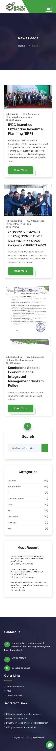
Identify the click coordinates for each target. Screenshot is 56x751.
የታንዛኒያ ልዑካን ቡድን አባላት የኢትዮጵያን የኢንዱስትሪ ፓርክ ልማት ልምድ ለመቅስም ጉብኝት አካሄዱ (27, 558)
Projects (12, 480)
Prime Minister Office (16, 718)
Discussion (13, 516)
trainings (12, 522)
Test (10, 510)
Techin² (27, 738)
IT (9, 492)
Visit (10, 504)
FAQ (8, 691)
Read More (20, 170)
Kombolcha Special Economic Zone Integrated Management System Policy (26, 377)
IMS (9, 528)
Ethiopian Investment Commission (23, 714)
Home (21, 45)
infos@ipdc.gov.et (21, 668)
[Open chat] (50, 745)
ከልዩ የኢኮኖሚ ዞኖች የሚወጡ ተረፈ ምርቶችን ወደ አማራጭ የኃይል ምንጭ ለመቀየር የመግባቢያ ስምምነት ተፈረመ (29, 585)
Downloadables (14, 695)
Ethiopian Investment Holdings (21, 727)
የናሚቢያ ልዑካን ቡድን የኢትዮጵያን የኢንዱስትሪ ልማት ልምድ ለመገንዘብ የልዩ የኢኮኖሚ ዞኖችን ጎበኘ (27, 572)
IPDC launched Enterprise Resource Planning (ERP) (25, 129)
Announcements (15, 686)
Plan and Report (16, 498)
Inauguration (14, 486)
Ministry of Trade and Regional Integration (27, 722)
